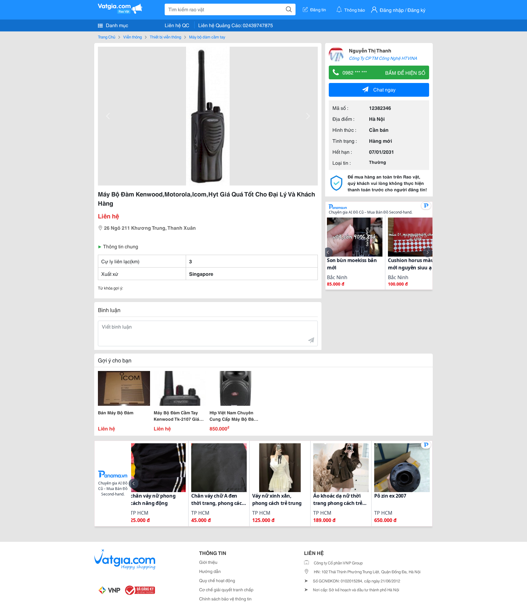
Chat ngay (384, 89)
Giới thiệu (208, 562)
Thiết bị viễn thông (165, 36)
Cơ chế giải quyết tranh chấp (226, 589)
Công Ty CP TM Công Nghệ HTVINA (383, 58)
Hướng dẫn (210, 571)
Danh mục (116, 24)
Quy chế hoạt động (217, 580)
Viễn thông (132, 36)
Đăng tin (318, 9)
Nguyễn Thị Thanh (370, 50)
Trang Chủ (106, 36)
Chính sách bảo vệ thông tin (225, 599)
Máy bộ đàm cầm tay (207, 36)
